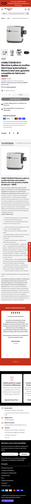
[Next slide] (18, 362)
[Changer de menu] (2, 9)
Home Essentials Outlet (12, 495)
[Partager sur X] (13, 133)
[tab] (7, 143)
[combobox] (15, 13)
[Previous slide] (13, 362)
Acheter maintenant (15, 99)
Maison (3, 18)
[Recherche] (27, 13)
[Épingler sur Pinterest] (17, 133)
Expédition (4, 80)
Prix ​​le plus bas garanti (9, 87)
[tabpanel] (15, 224)
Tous (8, 18)
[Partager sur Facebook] (9, 133)
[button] (29, 252)
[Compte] (26, 9)
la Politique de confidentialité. (16, 460)
